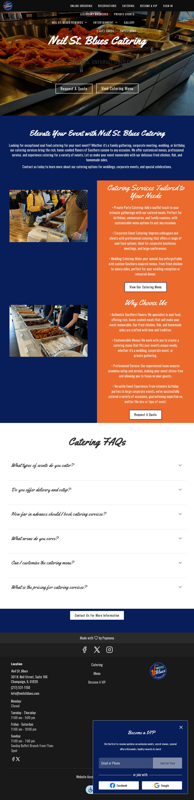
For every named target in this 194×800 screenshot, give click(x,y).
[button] (70, 22)
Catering (128, 6)
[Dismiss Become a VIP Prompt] (181, 727)
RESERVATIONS (107, 6)
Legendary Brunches (94, 14)
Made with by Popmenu (58, 637)
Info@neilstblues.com (25, 693)
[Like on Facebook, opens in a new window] (84, 650)
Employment (128, 31)
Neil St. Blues (158, 670)
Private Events (124, 14)
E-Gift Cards (105, 31)
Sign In (168, 6)
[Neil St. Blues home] (20, 5)
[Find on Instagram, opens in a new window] (109, 650)
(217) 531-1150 (20, 687)
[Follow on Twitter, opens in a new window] (97, 650)
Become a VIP (148, 6)
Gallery (129, 22)
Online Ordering (81, 6)
